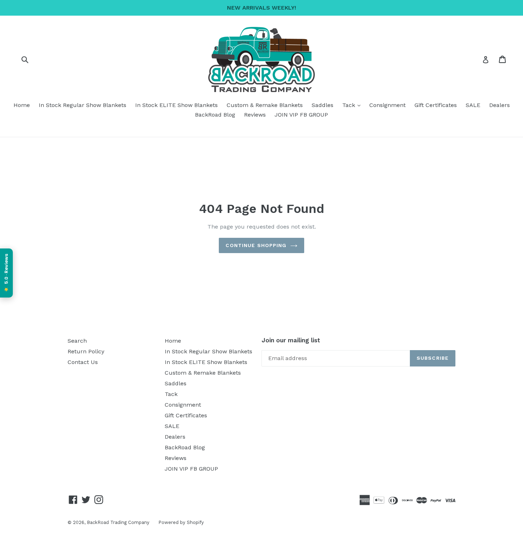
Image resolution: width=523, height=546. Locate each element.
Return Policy (86, 351)
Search (77, 340)
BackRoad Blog (215, 114)
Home (22, 105)
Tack (353, 104)
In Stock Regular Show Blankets (82, 105)
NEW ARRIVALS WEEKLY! (261, 7)
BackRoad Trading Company (118, 522)
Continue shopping (256, 245)
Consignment (387, 105)
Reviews (255, 114)
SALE (473, 105)
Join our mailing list (291, 340)
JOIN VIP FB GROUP (301, 114)
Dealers (499, 105)
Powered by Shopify (181, 522)
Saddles (322, 105)
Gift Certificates (435, 105)
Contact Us (83, 362)
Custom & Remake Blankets (265, 105)
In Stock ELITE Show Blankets (176, 105)
